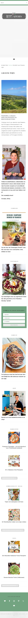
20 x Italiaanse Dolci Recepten (14, 470)
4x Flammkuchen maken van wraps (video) (14, 522)
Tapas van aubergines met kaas (14, 501)
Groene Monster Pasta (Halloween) (14, 577)
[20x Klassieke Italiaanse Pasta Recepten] (14, 547)
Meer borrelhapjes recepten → (13, 530)
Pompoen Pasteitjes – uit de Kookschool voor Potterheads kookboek (14, 447)
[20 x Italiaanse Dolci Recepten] (14, 461)
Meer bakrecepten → (9, 478)
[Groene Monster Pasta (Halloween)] (14, 569)
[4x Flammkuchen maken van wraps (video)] (14, 520)
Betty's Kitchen (14, 16)
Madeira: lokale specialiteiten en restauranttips (9, 117)
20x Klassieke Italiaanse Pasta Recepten (14, 555)
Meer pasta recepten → (10, 585)
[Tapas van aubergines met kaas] (14, 500)
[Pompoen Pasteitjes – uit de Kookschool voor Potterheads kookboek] (14, 438)
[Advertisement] (14, 42)
